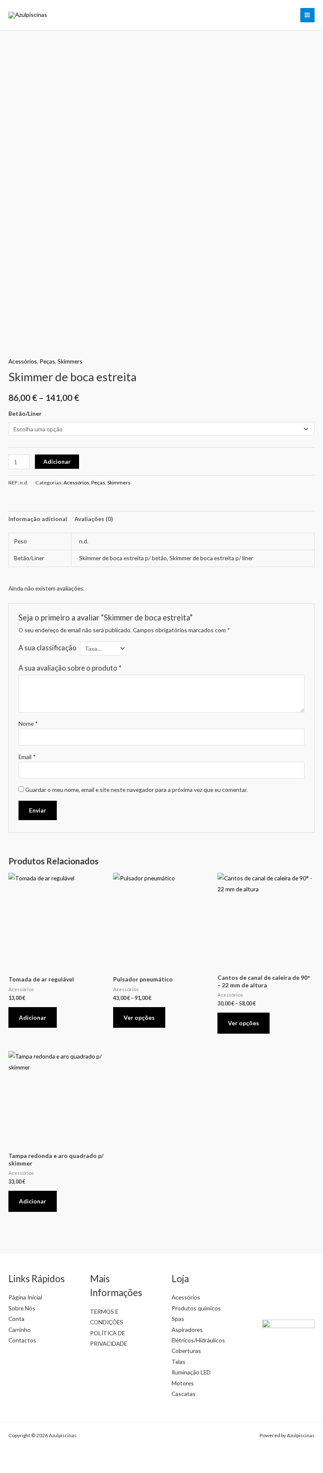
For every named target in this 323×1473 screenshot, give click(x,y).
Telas (178, 1361)
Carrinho (19, 1329)
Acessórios (22, 361)
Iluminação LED (191, 1372)
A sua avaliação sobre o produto (70, 668)
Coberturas (186, 1350)
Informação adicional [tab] (37, 518)
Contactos (22, 1340)
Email (27, 756)
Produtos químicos (196, 1308)
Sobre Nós (21, 1308)
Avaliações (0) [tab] (93, 518)
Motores (183, 1383)
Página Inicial (25, 1297)
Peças (47, 361)
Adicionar (57, 461)
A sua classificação (48, 648)
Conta (16, 1318)
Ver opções (139, 1017)
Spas (178, 1318)
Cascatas (184, 1393)
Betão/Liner (25, 413)
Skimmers (70, 361)
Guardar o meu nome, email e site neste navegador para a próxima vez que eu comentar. (136, 789)
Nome (28, 723)
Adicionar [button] (32, 1017)
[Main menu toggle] (307, 15)
